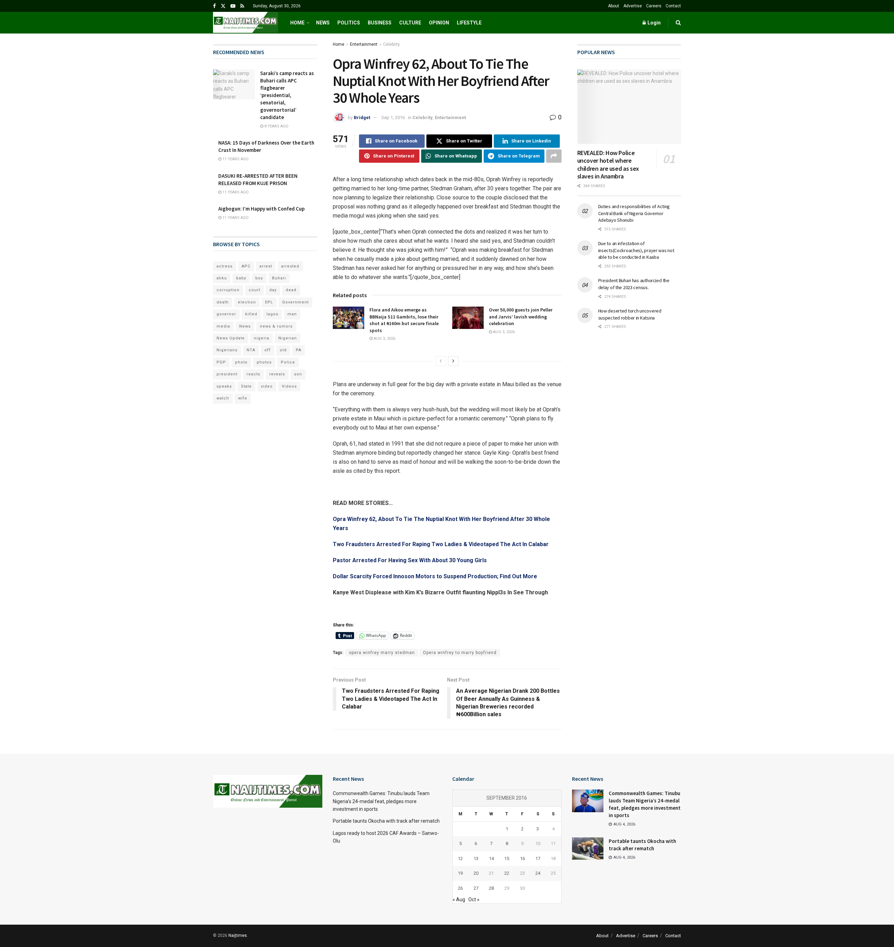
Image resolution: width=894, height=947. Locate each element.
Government (295, 302)
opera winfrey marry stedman (382, 652)
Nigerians (227, 350)
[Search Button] (678, 23)
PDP (221, 362)
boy (259, 278)
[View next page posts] (453, 361)
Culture (410, 22)
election (247, 302)
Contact (673, 5)
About (613, 5)
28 (491, 888)
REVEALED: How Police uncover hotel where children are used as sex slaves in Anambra (608, 165)
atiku (222, 278)
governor (226, 314)
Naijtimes (237, 935)
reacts (253, 374)
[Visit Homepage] (245, 22)
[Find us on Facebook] (214, 6)
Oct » (473, 899)
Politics (348, 22)
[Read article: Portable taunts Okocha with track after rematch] (587, 848)
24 (537, 873)
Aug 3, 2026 (384, 338)
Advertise (632, 5)
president (227, 374)
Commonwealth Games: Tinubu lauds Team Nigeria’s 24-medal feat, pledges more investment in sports (381, 801)
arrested (290, 266)
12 (460, 858)
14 (491, 858)
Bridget (362, 117)
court (254, 290)
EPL (269, 302)
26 (460, 888)
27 (476, 888)
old (283, 350)
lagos (272, 314)
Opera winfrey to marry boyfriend (460, 652)
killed (251, 314)
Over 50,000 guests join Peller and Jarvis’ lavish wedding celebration (520, 316)
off (267, 350)
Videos (289, 386)
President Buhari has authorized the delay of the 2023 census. (633, 284)
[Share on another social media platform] (554, 156)
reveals (277, 374)
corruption (228, 290)
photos (264, 362)
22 (506, 873)
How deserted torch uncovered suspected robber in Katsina (629, 314)
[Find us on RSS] (242, 6)
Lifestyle (469, 22)
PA (298, 350)
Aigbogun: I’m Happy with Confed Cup (261, 208)
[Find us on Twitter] (223, 6)
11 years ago (235, 159)
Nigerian (287, 338)
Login (653, 22)
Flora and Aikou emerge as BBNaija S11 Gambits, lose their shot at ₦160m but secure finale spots (404, 320)
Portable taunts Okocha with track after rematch (386, 821)
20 (476, 873)
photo (241, 362)
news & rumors (276, 326)
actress (225, 266)
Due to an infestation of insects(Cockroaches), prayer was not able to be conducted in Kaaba (636, 250)
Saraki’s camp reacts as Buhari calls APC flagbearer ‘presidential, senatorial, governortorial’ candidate (287, 95)
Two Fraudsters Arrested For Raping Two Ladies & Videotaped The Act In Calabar (441, 544)
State (246, 386)
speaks (224, 386)
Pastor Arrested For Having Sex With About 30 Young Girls (410, 560)
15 (506, 858)
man (292, 314)
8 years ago (275, 126)
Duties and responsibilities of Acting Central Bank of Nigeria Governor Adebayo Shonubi (634, 213)
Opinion (439, 22)
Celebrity (391, 44)
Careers (653, 5)
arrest (265, 266)
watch (223, 398)
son (298, 374)
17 (537, 858)
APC (246, 266)
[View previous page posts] (440, 361)
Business (379, 22)
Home (297, 22)
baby (241, 278)
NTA (251, 350)
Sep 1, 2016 (393, 117)
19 (460, 873)
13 (476, 858)
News (323, 22)
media (223, 326)
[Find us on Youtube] (232, 6)
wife (242, 398)
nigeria (261, 338)
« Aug (459, 899)
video (267, 386)
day (273, 290)
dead (291, 290)
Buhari (279, 278)
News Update (231, 338)
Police (288, 362)
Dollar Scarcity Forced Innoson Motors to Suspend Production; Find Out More (435, 576)
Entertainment (364, 44)
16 (522, 858)
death (223, 302)
